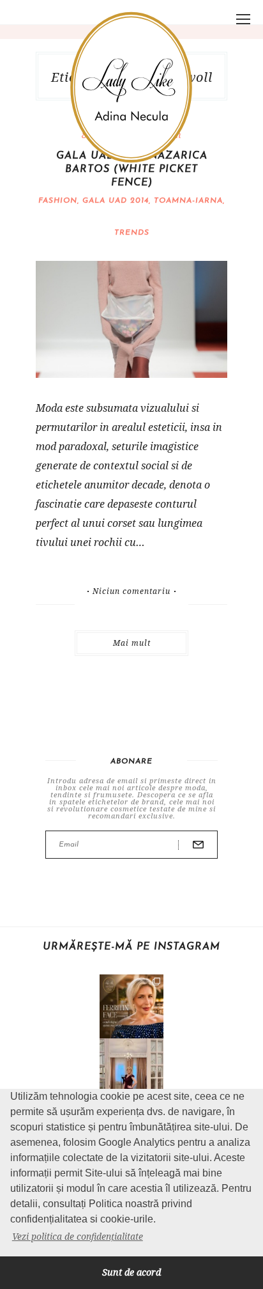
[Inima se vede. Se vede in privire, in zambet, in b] (131, 1070)
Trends (131, 233)
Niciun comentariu (131, 591)
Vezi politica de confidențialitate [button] (77, 1236)
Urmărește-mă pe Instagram (131, 947)
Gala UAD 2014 (115, 201)
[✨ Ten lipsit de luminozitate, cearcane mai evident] (131, 1006)
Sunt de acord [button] (131, 1272)
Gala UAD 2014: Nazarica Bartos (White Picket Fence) (131, 169)
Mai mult (132, 642)
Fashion (57, 201)
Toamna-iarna (188, 201)
